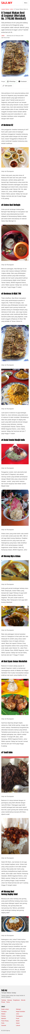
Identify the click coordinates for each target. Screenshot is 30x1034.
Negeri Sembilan (20, 1011)
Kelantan (3, 1018)
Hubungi (9, 1000)
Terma (8, 1002)
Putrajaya (3, 1011)
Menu (25, 2)
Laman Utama (5, 9)
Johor (11, 9)
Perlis (2, 1023)
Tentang (3, 1000)
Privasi (3, 1002)
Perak (17, 1018)
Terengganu (19, 1016)
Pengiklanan (16, 1000)
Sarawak (3, 1025)
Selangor (18, 1009)
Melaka (3, 1013)
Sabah (18, 1023)
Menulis (23, 1000)
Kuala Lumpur (5, 1009)
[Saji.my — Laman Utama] (6, 3)
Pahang (3, 1016)
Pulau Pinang (4, 1020)
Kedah (17, 1020)
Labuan (18, 1025)
